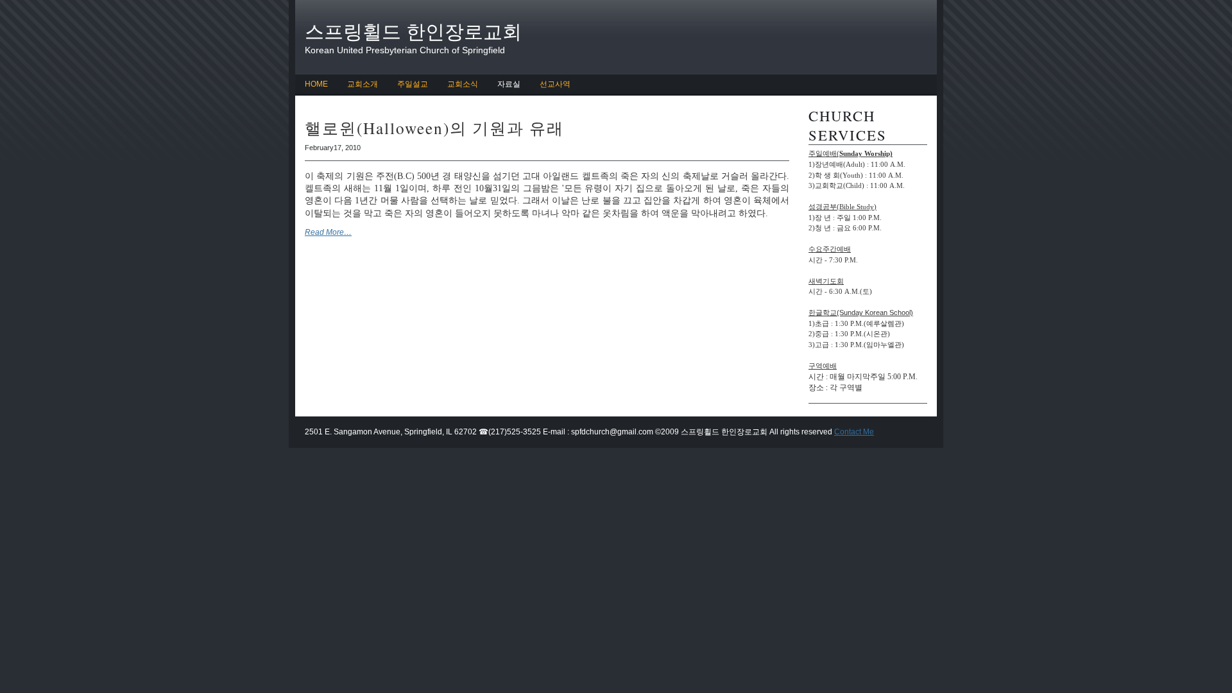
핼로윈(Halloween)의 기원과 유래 (434, 128)
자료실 (508, 84)
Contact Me (854, 431)
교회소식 (462, 84)
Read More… (328, 232)
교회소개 (362, 84)
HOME (316, 84)
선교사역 (555, 84)
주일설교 (412, 84)
